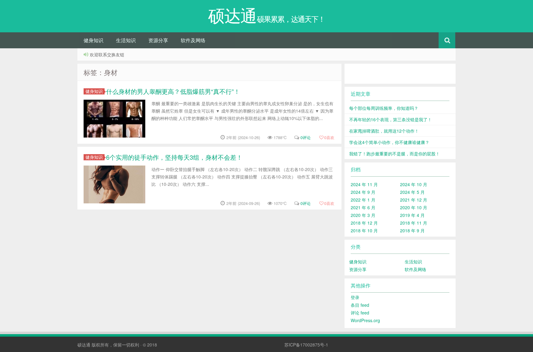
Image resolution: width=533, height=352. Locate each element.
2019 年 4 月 (412, 215)
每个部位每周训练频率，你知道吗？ (383, 108)
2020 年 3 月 (363, 215)
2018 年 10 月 (364, 230)
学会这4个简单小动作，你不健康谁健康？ (389, 142)
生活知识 (126, 40)
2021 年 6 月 (363, 207)
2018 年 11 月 (413, 223)
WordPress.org (365, 320)
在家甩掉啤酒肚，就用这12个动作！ (384, 131)
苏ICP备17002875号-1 (306, 345)
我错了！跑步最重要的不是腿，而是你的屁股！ (394, 153)
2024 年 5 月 (412, 192)
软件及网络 (193, 40)
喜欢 (329, 137)
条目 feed (360, 305)
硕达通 (83, 345)
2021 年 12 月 (413, 200)
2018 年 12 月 (364, 223)
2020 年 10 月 (413, 207)
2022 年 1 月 (363, 200)
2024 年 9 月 (363, 192)
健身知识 (93, 40)
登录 (355, 297)
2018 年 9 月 (412, 230)
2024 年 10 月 (413, 184)
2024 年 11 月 (364, 184)
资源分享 (158, 40)
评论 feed (360, 313)
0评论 (305, 137)
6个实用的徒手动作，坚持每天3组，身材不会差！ (174, 157)
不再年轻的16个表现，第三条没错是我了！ (390, 119)
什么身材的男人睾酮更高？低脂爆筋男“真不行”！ (173, 91)
